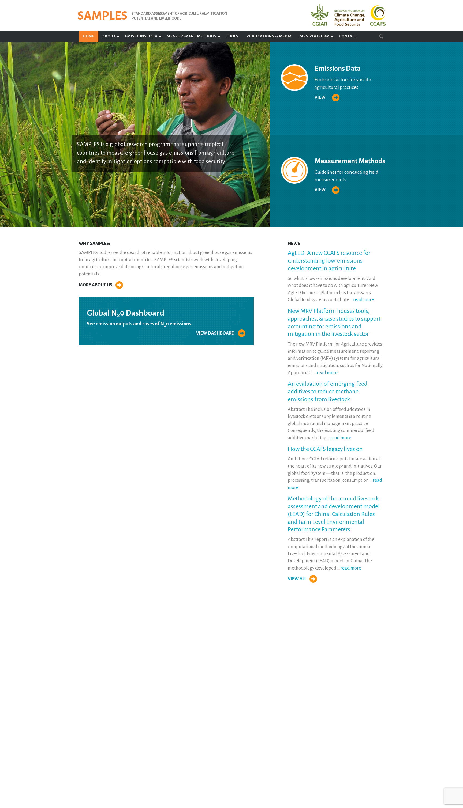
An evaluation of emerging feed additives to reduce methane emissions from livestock (327, 392)
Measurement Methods (191, 36)
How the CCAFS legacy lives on (325, 449)
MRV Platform (315, 36)
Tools (232, 36)
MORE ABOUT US (96, 285)
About (109, 36)
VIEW (320, 97)
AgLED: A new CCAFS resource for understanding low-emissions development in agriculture (329, 261)
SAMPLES (102, 15)
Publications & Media (269, 36)
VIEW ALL (297, 578)
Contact (348, 36)
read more (363, 299)
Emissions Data (141, 36)
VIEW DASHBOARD (216, 333)
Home (88, 36)
